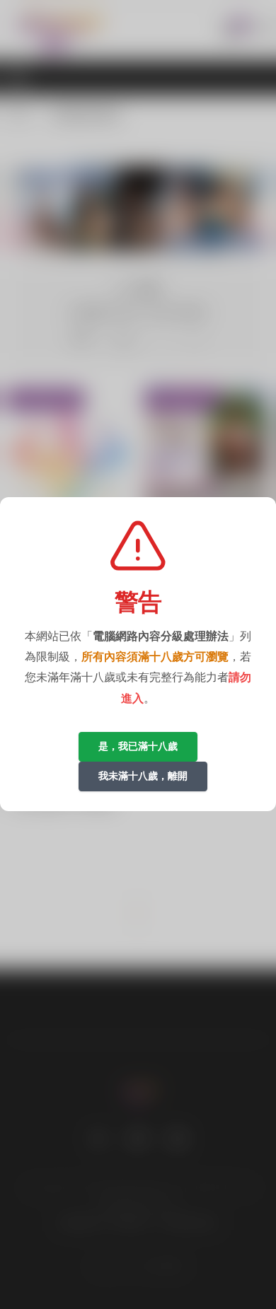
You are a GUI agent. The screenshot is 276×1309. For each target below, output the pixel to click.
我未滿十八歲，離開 (143, 776)
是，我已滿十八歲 (138, 746)
